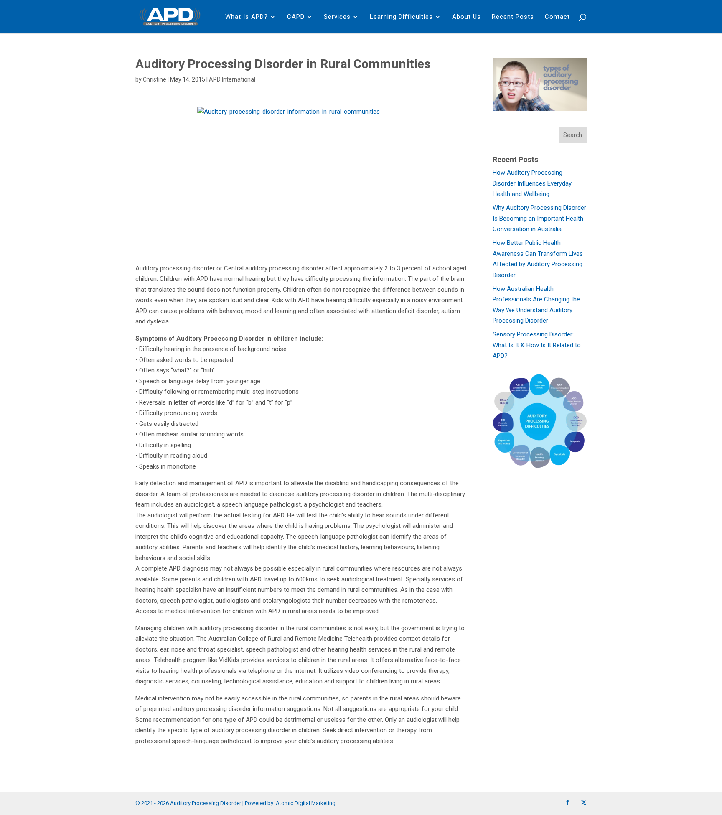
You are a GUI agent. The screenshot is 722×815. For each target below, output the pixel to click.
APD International (232, 79)
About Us (466, 17)
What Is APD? (246, 17)
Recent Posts (513, 17)
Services (337, 17)
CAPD (296, 17)
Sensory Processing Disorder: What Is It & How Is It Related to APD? (537, 345)
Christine (154, 79)
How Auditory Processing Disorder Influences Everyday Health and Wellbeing (532, 183)
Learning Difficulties (401, 17)
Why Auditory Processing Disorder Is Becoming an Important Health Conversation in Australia (539, 218)
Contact (557, 17)
